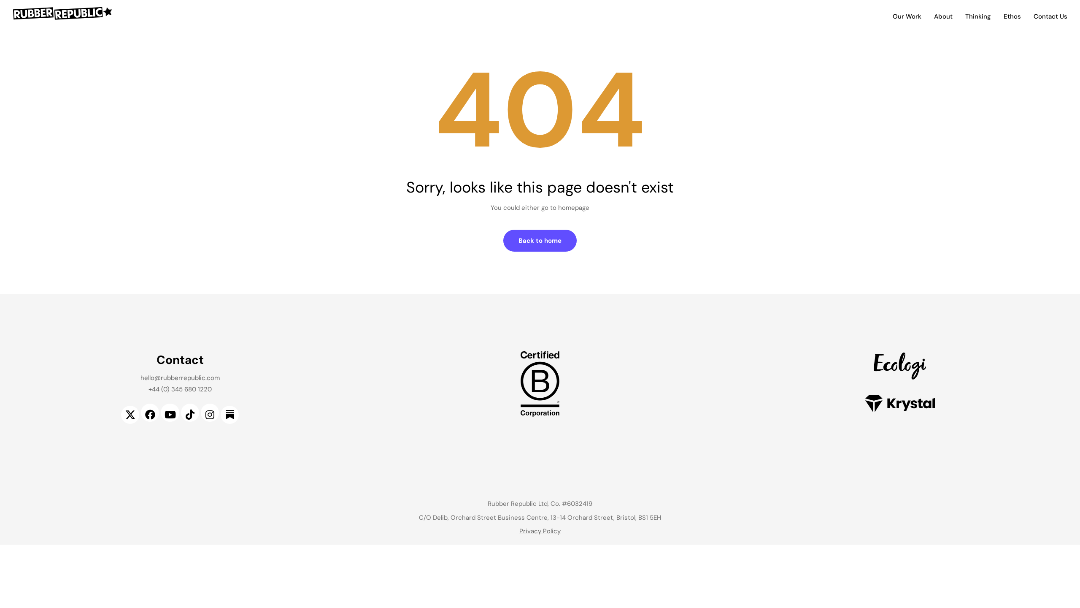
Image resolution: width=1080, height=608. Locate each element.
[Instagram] (210, 413)
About (943, 16)
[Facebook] (150, 413)
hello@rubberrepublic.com (180, 378)
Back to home (540, 240)
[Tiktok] (190, 413)
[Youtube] (170, 413)
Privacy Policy (540, 531)
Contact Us (1050, 16)
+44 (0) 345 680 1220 (180, 389)
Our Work (907, 16)
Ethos (1012, 16)
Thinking (978, 16)
